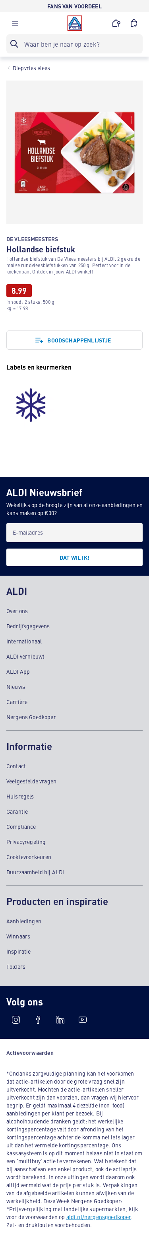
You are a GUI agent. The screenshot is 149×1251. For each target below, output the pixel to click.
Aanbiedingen (23, 921)
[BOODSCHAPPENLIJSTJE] (134, 23)
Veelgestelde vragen (31, 781)
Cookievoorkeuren (29, 857)
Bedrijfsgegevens (28, 626)
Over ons (17, 611)
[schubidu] (38, 1019)
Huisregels (20, 796)
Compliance (21, 826)
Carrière (16, 702)
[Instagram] (15, 1019)
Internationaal (24, 641)
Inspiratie (18, 951)
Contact (16, 766)
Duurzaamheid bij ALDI (35, 872)
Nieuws (15, 686)
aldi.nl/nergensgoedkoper (98, 1217)
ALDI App (18, 671)
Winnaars (18, 936)
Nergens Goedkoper (31, 717)
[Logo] (74, 23)
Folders (15, 966)
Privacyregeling (26, 842)
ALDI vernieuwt (25, 656)
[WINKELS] (116, 23)
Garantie (17, 811)
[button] (15, 25)
